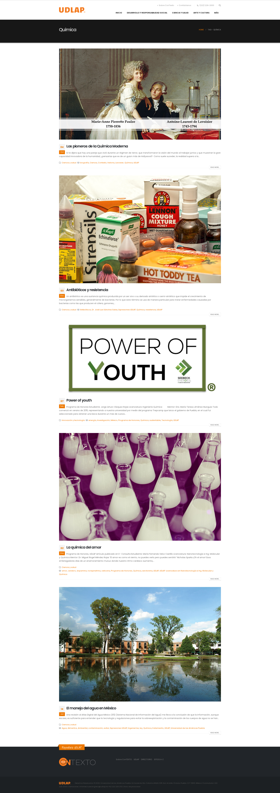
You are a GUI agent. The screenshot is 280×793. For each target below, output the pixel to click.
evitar (106, 728)
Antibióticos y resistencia (87, 289)
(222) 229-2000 (206, 5)
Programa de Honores (129, 420)
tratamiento (158, 728)
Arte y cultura (201, 12)
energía (92, 420)
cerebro (72, 571)
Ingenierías (133, 728)
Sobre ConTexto (166, 5)
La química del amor (83, 547)
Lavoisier (119, 162)
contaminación (95, 728)
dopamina (82, 571)
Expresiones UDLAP (127, 309)
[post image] (140, 94)
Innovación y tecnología (73, 420)
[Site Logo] (72, 10)
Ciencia (93, 162)
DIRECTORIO (147, 759)
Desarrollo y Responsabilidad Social (147, 12)
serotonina (147, 571)
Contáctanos (185, 5)
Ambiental (83, 728)
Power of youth (79, 400)
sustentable (155, 420)
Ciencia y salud (180, 12)
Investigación (103, 420)
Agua (64, 728)
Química (129, 162)
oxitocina (106, 571)
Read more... (215, 167)
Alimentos (72, 728)
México (114, 420)
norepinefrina (94, 571)
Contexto (102, 162)
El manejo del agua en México (91, 708)
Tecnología (167, 420)
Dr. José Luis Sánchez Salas (105, 309)
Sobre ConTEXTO (124, 759)
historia (110, 162)
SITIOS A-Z (158, 759)
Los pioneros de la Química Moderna (97, 146)
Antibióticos (85, 309)
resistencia (151, 309)
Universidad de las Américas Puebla (188, 728)
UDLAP (136, 162)
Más (216, 12)
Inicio (119, 12)
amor (64, 571)
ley (141, 728)
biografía (84, 162)
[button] (219, 5)
